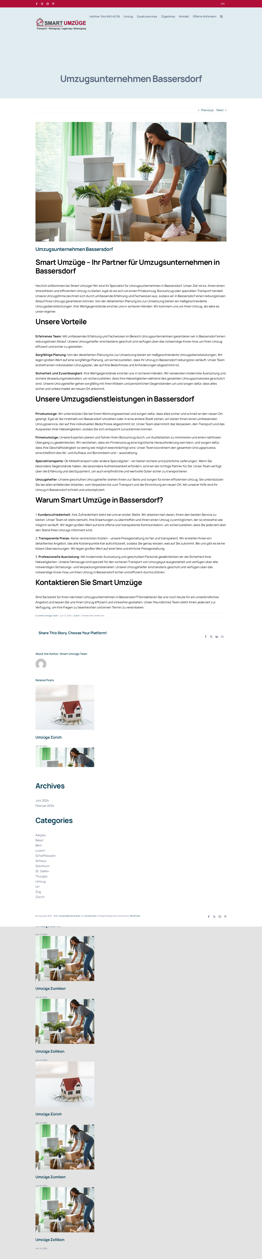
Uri (37, 886)
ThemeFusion (90, 915)
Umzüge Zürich (48, 737)
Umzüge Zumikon (50, 988)
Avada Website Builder (69, 915)
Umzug (40, 881)
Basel (39, 840)
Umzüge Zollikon (49, 1051)
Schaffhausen (45, 856)
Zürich (77, 615)
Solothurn (42, 866)
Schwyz (41, 861)
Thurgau (41, 876)
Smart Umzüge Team (48, 615)
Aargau (40, 835)
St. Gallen (42, 871)
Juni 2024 (42, 800)
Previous (207, 110)
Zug (38, 892)
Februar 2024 (44, 806)
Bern (38, 845)
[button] (221, 16)
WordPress (135, 915)
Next (220, 110)
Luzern (40, 850)
